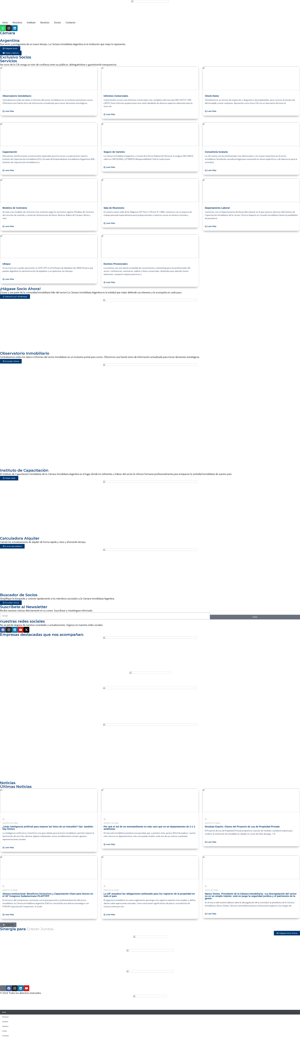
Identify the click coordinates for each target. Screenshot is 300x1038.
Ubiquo (6, 264)
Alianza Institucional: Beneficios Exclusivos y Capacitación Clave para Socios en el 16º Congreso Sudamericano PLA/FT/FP (47, 894)
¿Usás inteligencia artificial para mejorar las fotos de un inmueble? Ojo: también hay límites (47, 827)
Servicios (44, 22)
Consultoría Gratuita (216, 152)
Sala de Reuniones (114, 208)
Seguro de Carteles (114, 152)
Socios (57, 22)
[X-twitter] (26, 630)
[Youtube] (20, 630)
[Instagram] (9, 28)
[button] (8, 924)
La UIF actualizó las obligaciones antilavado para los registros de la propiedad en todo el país (149, 894)
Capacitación (9, 152)
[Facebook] (3, 630)
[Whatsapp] (3, 28)
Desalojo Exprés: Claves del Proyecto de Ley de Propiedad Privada (242, 826)
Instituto (31, 22)
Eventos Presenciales (116, 264)
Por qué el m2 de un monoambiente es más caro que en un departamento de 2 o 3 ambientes (149, 827)
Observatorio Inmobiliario (16, 96)
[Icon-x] (3, 988)
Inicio (5, 22)
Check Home (212, 96)
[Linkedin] (15, 28)
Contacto (70, 22)
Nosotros (17, 22)
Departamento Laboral (217, 208)
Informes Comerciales (116, 96)
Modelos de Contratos (14, 208)
